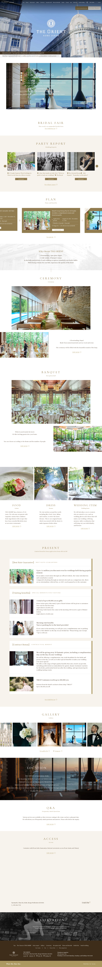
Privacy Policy (52, 948)
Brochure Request (94, 8)
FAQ (45, 948)
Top (23, 2)
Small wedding (82, 2)
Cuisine (62, 2)
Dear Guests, (92, 2)
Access (99, 2)
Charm (27, 2)
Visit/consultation (81, 8)
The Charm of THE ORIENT (24, 945)
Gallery (37, 2)
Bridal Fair (75, 2)
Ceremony (42, 2)
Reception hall (49, 2)
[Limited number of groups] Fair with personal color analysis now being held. (23, 53)
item (71, 2)
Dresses (67, 2)
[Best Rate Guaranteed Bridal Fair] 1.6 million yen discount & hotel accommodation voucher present (29, 56)
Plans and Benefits (56, 2)
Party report (32, 2)
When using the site (63, 948)
